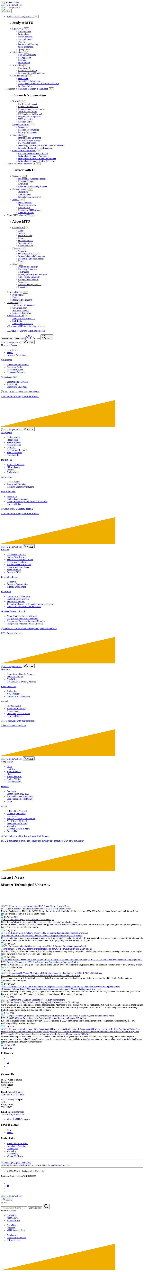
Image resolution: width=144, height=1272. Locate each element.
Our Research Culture (27, 111)
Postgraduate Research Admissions (33, 156)
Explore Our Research (28, 106)
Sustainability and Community (31, 256)
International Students (16, 1237)
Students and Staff (15, 315)
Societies (22, 233)
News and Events (26, 212)
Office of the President (28, 267)
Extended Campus (26, 181)
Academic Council (20, 310)
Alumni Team (24, 207)
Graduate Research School (24, 150)
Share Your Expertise (27, 205)
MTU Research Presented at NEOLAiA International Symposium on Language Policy (39, 962)
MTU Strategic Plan (16, 1230)
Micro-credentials (25, 47)
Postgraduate (23, 34)
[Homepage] (11, 429)
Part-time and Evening (28, 44)
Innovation (17, 135)
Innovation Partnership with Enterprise (35, 148)
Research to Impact (20, 124)
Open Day (11, 1225)
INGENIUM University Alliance (32, 186)
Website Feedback (15, 1156)
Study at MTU (13, 16)
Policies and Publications (23, 305)
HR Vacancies (13, 1240)
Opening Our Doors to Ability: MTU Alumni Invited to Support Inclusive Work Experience (41, 935)
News (20, 261)
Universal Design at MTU (29, 284)
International (17, 52)
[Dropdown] (36, 16)
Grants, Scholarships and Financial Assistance (38, 83)
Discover (16, 248)
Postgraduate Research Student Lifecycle (36, 161)
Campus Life (18, 227)
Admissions (17, 65)
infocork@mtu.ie (15, 1092)
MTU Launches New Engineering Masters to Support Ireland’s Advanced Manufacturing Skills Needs (46, 1034)
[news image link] (36, 906)
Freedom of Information (17, 1143)
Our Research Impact (27, 104)
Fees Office (23, 78)
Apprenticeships (25, 39)
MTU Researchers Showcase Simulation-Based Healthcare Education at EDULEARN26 (40, 975)
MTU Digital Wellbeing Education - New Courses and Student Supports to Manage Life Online (43, 1018)
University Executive (27, 269)
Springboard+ (24, 49)
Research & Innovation (17, 89)
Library (21, 238)
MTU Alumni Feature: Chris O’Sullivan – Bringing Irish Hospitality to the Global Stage (40, 1002)
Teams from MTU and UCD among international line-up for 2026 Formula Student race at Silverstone (46, 949)
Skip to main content (10, 2)
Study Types (17, 29)
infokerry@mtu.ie (16, 1112)
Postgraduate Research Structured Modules (37, 158)
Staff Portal (17, 321)
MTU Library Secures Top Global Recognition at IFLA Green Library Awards (36, 908)
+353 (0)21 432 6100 (14, 1094)
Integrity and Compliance (29, 116)
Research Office (25, 122)
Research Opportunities (28, 130)
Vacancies (22, 282)
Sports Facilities (25, 235)
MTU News (12, 1218)
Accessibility (12, 1153)
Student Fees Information (29, 81)
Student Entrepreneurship (29, 140)
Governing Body (19, 308)
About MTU (12, 215)
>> (11, 1047)
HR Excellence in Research (30, 114)
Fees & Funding (19, 75)
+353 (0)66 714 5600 (14, 1114)
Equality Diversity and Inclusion (32, 274)
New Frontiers (24, 194)
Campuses (22, 251)
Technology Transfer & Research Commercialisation (41, 145)
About (15, 264)
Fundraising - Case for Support (31, 179)
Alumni (15, 199)
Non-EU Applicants (27, 55)
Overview (16, 176)
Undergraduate (24, 31)
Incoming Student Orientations (31, 73)
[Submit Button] (46, 1206)
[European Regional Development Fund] (35, 1165)
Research (16, 101)
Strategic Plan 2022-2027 (29, 253)
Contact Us (23, 287)
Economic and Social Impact (30, 259)
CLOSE (30, 342)
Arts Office (23, 184)
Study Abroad (24, 62)
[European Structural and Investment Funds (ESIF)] (16, 1162)
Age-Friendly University (29, 277)
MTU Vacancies (25, 119)
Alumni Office (13, 1220)
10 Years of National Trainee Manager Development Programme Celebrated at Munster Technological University (51, 989)
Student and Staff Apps (22, 323)
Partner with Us (14, 163)
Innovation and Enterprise (29, 138)
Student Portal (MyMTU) (23, 318)
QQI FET (22, 42)
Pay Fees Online (25, 86)
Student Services (25, 240)
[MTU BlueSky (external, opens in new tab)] (8, 1063)
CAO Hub (11, 1215)
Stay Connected (25, 202)
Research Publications (22, 300)
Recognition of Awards (28, 279)
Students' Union (25, 243)
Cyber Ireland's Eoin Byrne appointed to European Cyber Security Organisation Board (39, 922)
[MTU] (72, 5)
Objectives (22, 127)
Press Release (18, 295)
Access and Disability (27, 70)
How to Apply (24, 68)
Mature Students (25, 36)
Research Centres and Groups (31, 109)
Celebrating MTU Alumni (29, 210)
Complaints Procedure (16, 1146)
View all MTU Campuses (18, 1119)
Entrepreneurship (20, 189)
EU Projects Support (27, 143)
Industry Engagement (27, 132)
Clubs (20, 230)
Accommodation (25, 245)
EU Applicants (24, 57)
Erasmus (22, 60)
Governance (23, 272)
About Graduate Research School (33, 153)
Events (15, 297)
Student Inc (23, 192)
